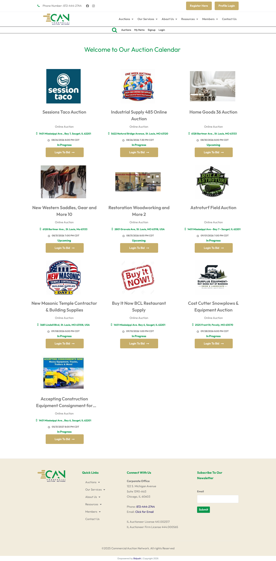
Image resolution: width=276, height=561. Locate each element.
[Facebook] (87, 6)
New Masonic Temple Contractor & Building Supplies (64, 306)
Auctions (124, 19)
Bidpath (137, 558)
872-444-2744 (145, 506)
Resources (188, 19)
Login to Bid (62, 152)
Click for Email (144, 512)
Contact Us (229, 19)
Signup (151, 29)
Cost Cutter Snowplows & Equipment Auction (213, 306)
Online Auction (64, 126)
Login (162, 29)
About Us (168, 19)
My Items (139, 29)
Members (208, 19)
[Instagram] (94, 6)
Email (200, 491)
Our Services (146, 19)
